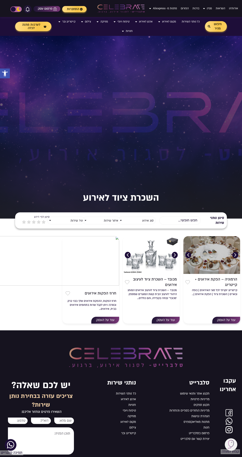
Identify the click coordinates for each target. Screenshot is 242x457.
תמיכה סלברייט (11, 453)
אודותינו (233, 8)
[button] (5, 73)
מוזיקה (104, 21)
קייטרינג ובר (68, 21)
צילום (88, 21)
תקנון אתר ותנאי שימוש (194, 393)
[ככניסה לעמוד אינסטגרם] (229, 429)
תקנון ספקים (201, 405)
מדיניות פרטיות (200, 399)
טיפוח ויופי (123, 21)
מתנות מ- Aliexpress (165, 8)
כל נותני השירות (191, 21)
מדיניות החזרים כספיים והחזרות (189, 410)
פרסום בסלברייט (199, 433)
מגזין (209, 8)
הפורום (185, 8)
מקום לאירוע (169, 21)
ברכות (195, 8)
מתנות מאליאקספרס (196, 422)
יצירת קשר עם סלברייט (195, 439)
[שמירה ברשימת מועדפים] (187, 282)
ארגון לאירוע (146, 21)
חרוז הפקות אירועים (100, 293)
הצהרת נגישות (200, 416)
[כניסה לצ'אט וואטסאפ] (229, 421)
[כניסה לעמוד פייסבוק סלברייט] (229, 412)
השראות (220, 8)
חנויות (129, 31)
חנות (206, 427)
